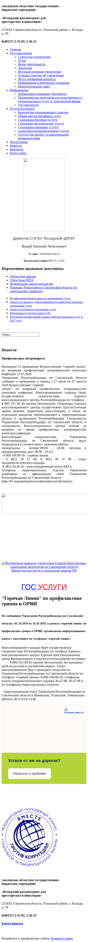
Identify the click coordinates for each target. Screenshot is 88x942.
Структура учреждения (34, 57)
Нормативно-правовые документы (42, 94)
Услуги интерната (22, 108)
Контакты (17, 149)
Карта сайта (18, 153)
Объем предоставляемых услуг (39, 116)
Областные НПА (22, 280)
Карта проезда (12, 923)
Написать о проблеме (29, 773)
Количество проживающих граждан (43, 112)
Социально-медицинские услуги (41, 123)
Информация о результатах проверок (43, 82)
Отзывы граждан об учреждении (41, 75)
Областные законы (23, 276)
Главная (15, 49)
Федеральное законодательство (31, 283)
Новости (16, 145)
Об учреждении (21, 53)
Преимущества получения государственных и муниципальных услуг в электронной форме (50, 99)
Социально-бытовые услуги (37, 119)
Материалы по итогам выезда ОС (30, 313)
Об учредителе (28, 105)
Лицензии (25, 68)
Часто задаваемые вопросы (37, 79)
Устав (22, 60)
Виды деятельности (31, 64)
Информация (19, 90)
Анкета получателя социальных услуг (33, 309)
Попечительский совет (34, 86)
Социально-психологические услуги (43, 131)
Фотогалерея (19, 142)
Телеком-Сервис (62, 938)
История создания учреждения (39, 71)
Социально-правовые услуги (38, 127)
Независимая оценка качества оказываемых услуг (40, 298)
